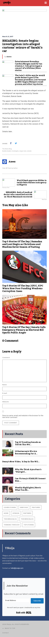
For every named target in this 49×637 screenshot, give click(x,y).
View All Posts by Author (10, 168)
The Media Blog (10, 519)
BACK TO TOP (10, 628)
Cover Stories (10, 507)
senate (29, 151)
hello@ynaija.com (17, 568)
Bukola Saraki (6, 151)
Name (4, 385)
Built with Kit (23, 613)
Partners (27, 513)
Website (5, 402)
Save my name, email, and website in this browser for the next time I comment (22, 416)
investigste (15, 151)
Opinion (15, 513)
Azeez (9, 56)
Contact (5, 633)
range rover (22, 151)
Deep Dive (24, 507)
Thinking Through (11, 525)
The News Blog (7, 149)
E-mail (4, 393)
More (6, 513)
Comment (6, 357)
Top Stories (29, 525)
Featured (36, 507)
